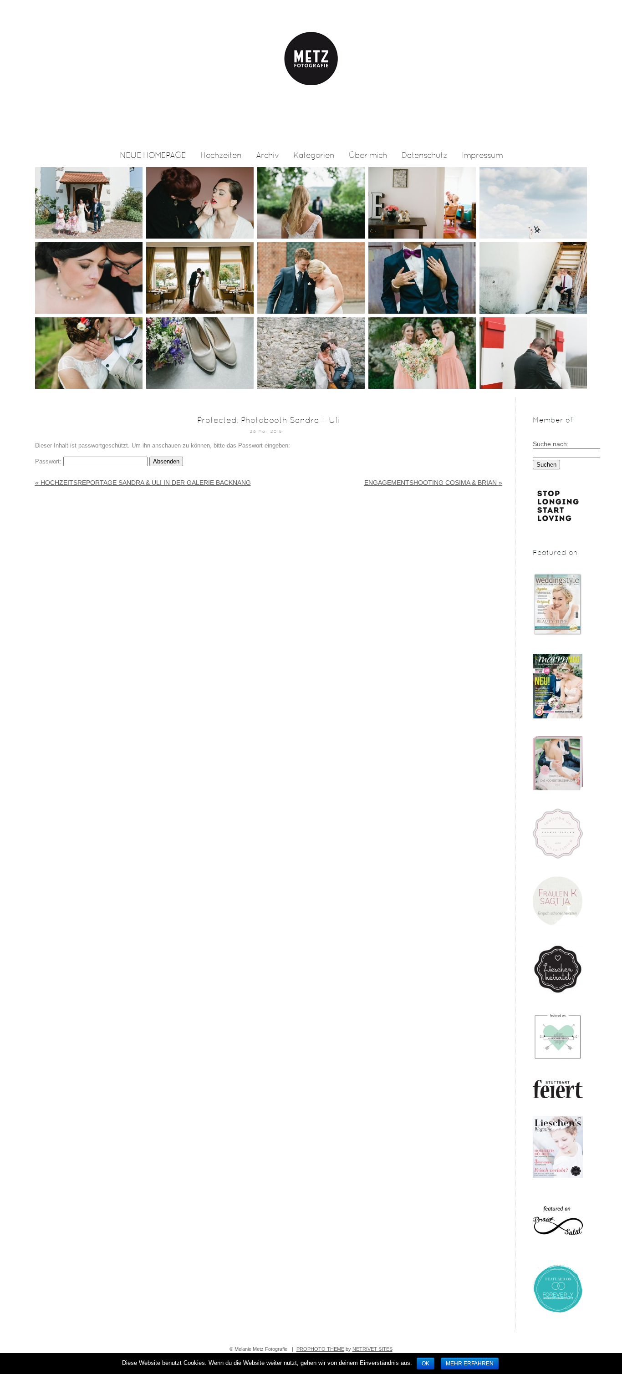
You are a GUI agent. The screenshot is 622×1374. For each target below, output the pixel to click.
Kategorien (313, 156)
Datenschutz (424, 156)
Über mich (368, 156)
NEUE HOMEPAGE (153, 156)
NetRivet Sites (372, 1349)
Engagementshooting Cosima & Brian (433, 482)
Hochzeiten (220, 156)
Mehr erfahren (470, 1363)
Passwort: (49, 461)
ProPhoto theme (320, 1349)
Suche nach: (551, 444)
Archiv (267, 156)
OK (425, 1363)
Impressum (482, 156)
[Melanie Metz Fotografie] (311, 144)
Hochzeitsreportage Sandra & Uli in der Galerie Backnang (143, 482)
